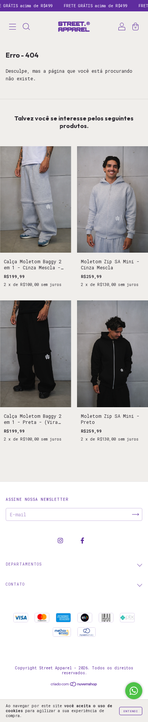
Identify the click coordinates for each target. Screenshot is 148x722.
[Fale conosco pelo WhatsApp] (133, 690)
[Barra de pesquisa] (26, 27)
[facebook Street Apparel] (82, 541)
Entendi (130, 711)
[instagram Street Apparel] (62, 541)
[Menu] (12, 27)
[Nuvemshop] (74, 685)
